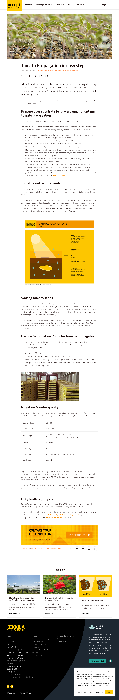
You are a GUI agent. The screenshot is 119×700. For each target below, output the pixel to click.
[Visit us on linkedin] (8, 686)
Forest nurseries (38, 641)
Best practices (42, 70)
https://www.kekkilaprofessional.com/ (20, 677)
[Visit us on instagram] (11, 686)
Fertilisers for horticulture (41, 650)
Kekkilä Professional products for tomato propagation (61, 515)
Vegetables (58, 70)
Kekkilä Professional (14, 5)
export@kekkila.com (14, 674)
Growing (50, 70)
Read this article (59, 175)
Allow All (109, 692)
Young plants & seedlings (70, 70)
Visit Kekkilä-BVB (97, 661)
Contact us (80, 5)
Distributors (59, 5)
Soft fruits (35, 652)
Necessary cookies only (96, 692)
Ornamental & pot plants (40, 644)
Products (28, 5)
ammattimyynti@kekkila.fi (16, 650)
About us (70, 5)
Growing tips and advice (43, 5)
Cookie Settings (82, 692)
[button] (112, 4)
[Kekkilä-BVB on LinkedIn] (110, 660)
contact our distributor (53, 517)
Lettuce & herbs (37, 655)
